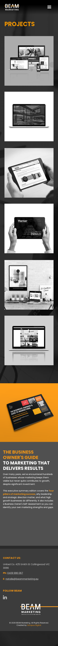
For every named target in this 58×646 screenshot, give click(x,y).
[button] (49, 7)
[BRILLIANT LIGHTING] (29, 340)
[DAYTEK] (29, 173)
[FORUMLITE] (29, 285)
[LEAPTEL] (29, 61)
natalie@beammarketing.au (22, 579)
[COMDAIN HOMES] (29, 116)
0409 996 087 (15, 573)
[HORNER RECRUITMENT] (29, 228)
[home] (11, 7)
